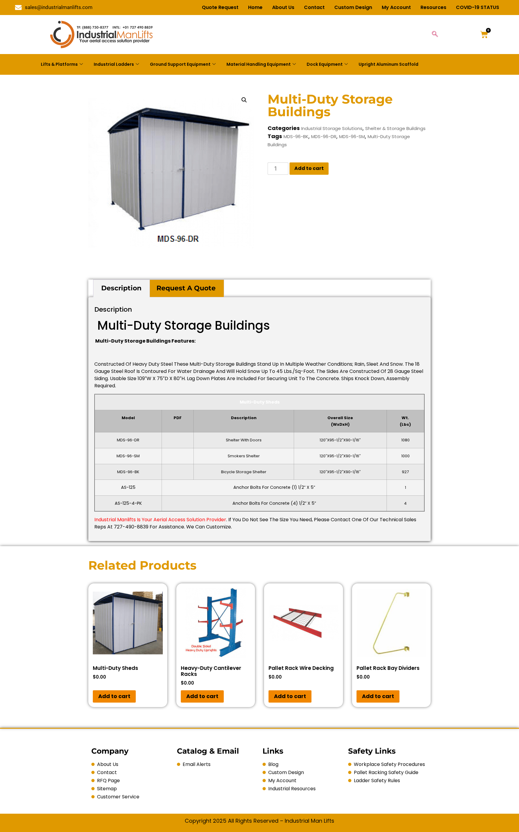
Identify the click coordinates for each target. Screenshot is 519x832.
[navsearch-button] (435, 35)
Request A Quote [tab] (186, 288)
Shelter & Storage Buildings (395, 128)
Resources (433, 7)
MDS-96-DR (323, 136)
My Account (396, 7)
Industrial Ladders (114, 64)
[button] (244, 100)
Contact (314, 7)
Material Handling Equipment (258, 64)
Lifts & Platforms (59, 64)
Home (255, 7)
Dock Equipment (325, 64)
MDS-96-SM (352, 136)
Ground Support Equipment (180, 64)
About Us (283, 7)
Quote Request (220, 7)
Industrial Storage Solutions (332, 128)
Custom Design (353, 7)
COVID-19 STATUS (477, 7)
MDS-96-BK (296, 136)
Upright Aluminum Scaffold (388, 64)
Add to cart (309, 168)
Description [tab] (121, 288)
